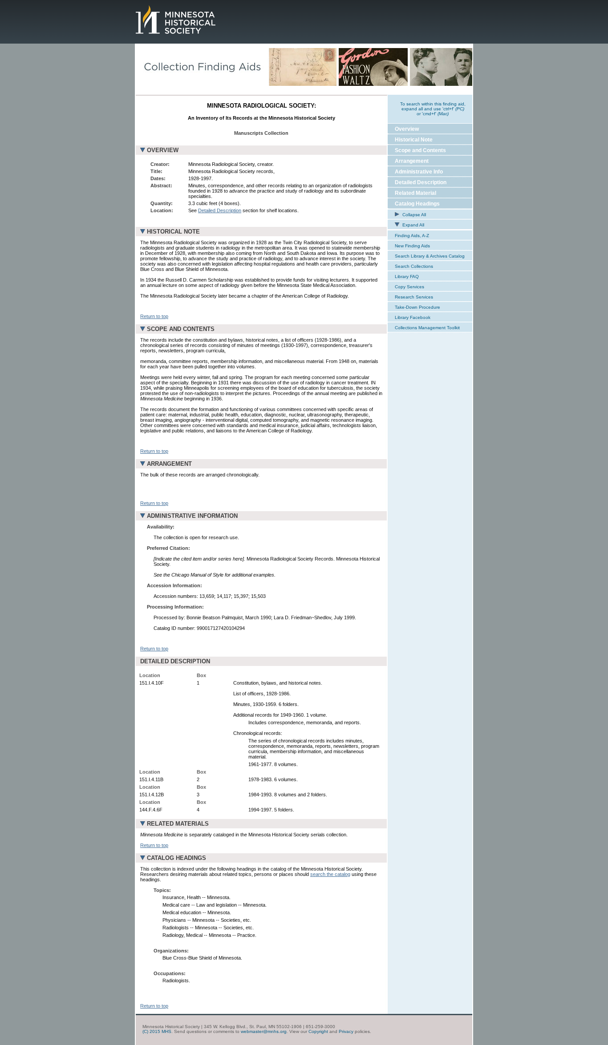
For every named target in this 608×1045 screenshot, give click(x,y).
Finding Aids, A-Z (412, 235)
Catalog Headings (417, 203)
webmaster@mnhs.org (264, 1031)
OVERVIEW (162, 150)
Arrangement (412, 161)
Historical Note (414, 139)
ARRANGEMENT (169, 463)
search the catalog (330, 874)
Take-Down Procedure (417, 307)
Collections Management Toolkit (427, 327)
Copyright (318, 1031)
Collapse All (413, 214)
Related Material (415, 193)
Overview (407, 129)
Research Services (414, 297)
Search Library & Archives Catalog (430, 256)
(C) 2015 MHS (156, 1031)
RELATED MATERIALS (178, 823)
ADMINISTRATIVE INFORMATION (192, 515)
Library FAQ (407, 276)
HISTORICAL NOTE (173, 231)
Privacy (346, 1031)
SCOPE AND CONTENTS (181, 329)
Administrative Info (419, 171)
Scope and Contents (420, 150)
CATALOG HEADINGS (176, 858)
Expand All (412, 224)
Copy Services (409, 286)
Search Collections (414, 266)
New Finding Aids (412, 245)
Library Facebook (412, 317)
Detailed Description (219, 210)
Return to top (154, 316)
